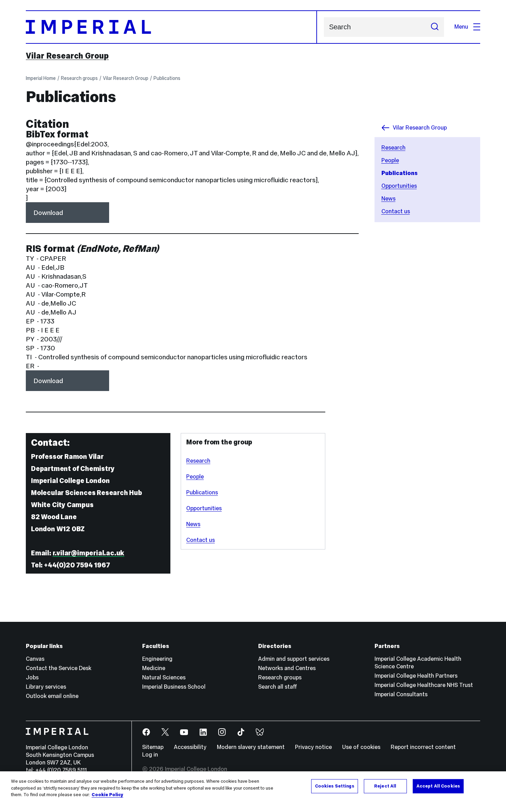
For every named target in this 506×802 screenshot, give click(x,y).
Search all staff (277, 686)
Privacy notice (313, 747)
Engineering (157, 658)
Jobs (32, 677)
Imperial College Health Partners (416, 675)
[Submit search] (434, 27)
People (390, 160)
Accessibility (190, 747)
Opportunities (399, 185)
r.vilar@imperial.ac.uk (89, 553)
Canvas (35, 658)
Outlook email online (52, 696)
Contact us (395, 211)
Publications (167, 78)
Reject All (385, 786)
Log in (150, 754)
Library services (46, 686)
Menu (461, 26)
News (388, 198)
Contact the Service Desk (58, 668)
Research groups (79, 78)
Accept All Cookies (438, 786)
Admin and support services (293, 658)
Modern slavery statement (251, 747)
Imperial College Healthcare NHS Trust (424, 685)
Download (48, 212)
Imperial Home (41, 78)
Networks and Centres (287, 668)
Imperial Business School (173, 686)
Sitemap (153, 747)
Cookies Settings (334, 786)
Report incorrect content (423, 747)
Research (393, 147)
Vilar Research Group (67, 56)
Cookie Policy (107, 795)
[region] (253, 786)
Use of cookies (361, 747)
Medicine (153, 668)
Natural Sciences (164, 677)
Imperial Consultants (401, 694)
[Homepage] (171, 27)
